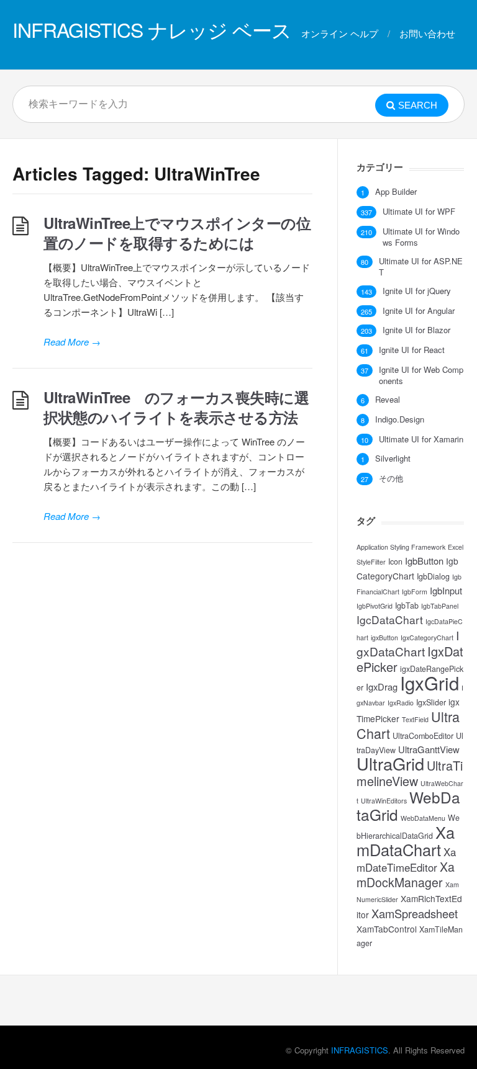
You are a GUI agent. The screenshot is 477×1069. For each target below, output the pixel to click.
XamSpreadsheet (414, 913)
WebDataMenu (423, 818)
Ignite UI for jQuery (417, 291)
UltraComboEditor (423, 735)
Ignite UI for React (412, 350)
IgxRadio (401, 702)
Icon (395, 561)
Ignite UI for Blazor (416, 330)
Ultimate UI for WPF (419, 211)
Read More (72, 341)
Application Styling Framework (401, 547)
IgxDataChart (408, 643)
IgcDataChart (390, 619)
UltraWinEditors (384, 800)
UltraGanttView (429, 749)
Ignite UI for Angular (419, 310)
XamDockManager (406, 874)
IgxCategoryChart (427, 637)
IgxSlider (431, 702)
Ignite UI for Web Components (421, 375)
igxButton (384, 637)
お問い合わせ (427, 33)
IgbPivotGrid (375, 606)
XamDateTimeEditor (406, 859)
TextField (415, 719)
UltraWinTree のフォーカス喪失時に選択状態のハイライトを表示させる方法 (176, 407)
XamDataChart (406, 841)
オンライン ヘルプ (339, 33)
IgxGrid (429, 682)
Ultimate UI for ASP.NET (421, 267)
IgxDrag (382, 686)
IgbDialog (433, 576)
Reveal (387, 399)
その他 (391, 478)
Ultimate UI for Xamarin (421, 439)
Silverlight (393, 458)
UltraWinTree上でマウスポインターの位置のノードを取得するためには (177, 232)
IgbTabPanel (439, 606)
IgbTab (407, 605)
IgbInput (446, 590)
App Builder (396, 191)
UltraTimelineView (410, 773)
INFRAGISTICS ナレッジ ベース (151, 29)
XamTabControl (387, 929)
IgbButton (424, 560)
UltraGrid (390, 763)
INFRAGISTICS (359, 1050)
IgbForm (414, 591)
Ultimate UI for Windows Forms (421, 237)
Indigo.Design (399, 419)
